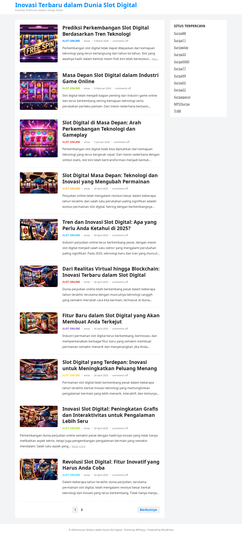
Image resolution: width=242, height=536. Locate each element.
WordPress (167, 529)
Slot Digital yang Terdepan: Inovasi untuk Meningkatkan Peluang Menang (109, 365)
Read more (78, 446)
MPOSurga (182, 104)
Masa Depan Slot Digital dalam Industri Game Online (110, 78)
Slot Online (71, 41)
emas (87, 41)
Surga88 (180, 33)
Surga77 (180, 69)
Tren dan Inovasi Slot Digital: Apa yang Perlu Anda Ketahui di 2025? (109, 225)
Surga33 (180, 54)
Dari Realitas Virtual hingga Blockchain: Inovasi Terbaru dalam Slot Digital (111, 271)
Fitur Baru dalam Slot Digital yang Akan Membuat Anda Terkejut (111, 318)
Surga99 (180, 76)
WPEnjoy (141, 529)
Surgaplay (181, 47)
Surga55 (180, 83)
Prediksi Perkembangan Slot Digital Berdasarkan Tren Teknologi (105, 30)
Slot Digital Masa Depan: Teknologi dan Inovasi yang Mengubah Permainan (110, 178)
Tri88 (177, 111)
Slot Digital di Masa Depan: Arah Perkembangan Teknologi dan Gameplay (101, 128)
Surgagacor (182, 97)
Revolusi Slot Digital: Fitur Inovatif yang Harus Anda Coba (110, 464)
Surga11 (180, 40)
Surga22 (180, 90)
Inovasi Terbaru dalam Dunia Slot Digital (76, 5)
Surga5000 (181, 62)
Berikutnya (148, 510)
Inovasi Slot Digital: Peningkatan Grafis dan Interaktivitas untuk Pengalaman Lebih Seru (110, 414)
